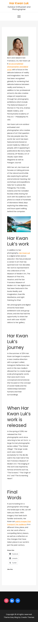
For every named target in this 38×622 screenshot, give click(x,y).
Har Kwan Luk (19, 3)
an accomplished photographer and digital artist (17, 67)
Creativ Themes (27, 617)
